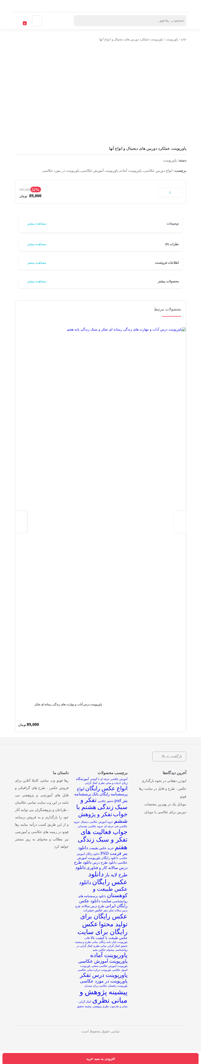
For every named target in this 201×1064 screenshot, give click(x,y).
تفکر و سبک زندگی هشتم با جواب (101, 807)
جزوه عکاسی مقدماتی (90, 826)
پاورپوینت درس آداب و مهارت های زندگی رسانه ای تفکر (68, 704)
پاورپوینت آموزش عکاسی (99, 170)
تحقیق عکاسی (105, 801)
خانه (183, 39)
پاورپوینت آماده (131, 170)
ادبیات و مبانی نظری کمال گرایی (103, 783)
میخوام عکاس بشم (103, 950)
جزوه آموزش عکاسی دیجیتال (97, 822)
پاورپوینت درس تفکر (103, 975)
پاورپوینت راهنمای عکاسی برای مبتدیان (105, 985)
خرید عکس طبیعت (101, 848)
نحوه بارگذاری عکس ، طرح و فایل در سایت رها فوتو (162, 788)
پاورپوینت (171, 39)
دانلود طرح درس (104, 862)
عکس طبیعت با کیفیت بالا (109, 938)
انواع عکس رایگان (106, 788)
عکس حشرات (92, 910)
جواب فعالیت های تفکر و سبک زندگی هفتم (102, 839)
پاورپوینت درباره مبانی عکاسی (94, 970)
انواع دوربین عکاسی (158, 170)
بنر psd (120, 800)
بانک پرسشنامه (86, 794)
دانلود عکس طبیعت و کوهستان (103, 888)
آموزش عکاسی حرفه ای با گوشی (108, 779)
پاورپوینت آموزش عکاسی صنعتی (109, 966)
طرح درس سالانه (93, 906)
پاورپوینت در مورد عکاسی (60, 170)
